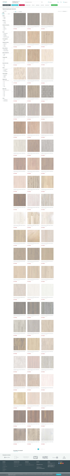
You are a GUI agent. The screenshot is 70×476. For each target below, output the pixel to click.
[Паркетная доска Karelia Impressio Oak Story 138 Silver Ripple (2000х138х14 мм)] (47, 115)
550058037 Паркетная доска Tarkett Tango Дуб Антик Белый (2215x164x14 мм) (20, 189)
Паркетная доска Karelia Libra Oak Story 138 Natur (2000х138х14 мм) (20, 62)
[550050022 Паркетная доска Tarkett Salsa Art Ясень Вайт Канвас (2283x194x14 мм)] (20, 151)
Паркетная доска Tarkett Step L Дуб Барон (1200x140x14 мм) (33, 171)
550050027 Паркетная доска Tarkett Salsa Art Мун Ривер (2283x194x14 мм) (20, 369)
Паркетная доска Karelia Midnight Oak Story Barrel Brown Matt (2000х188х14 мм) (33, 26)
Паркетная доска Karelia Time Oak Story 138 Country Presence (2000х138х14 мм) (33, 98)
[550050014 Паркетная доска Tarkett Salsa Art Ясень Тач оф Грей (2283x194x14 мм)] (47, 151)
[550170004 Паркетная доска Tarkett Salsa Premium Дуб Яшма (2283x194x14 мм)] (20, 386)
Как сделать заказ (27, 463)
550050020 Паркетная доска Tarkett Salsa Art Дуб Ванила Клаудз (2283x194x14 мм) (47, 351)
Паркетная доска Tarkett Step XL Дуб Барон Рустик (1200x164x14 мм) (20, 405)
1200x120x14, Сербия (16, 136)
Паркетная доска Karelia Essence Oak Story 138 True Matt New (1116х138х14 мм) (20, 243)
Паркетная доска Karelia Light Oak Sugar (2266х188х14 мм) (33, 297)
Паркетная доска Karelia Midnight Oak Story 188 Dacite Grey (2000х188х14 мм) (20, 44)
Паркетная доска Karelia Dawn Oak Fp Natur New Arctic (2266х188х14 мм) (20, 279)
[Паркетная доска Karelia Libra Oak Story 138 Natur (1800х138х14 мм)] (33, 344)
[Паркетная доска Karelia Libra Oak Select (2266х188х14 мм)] (33, 37)
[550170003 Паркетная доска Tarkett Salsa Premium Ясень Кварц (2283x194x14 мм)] (33, 386)
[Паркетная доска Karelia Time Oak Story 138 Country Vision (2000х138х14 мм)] (20, 91)
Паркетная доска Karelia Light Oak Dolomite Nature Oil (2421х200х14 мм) (33, 80)
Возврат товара (16, 466)
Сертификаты (4, 469)
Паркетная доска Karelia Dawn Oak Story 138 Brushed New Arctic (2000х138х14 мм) (33, 279)
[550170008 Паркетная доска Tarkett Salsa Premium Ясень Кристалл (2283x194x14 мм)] (47, 386)
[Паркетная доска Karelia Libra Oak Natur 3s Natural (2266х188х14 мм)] (33, 55)
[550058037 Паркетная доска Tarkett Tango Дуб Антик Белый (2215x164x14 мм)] (20, 187)
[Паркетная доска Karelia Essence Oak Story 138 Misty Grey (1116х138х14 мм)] (47, 236)
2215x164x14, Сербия (16, 190)
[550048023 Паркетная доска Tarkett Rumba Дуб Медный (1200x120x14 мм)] (33, 133)
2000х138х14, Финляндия (44, 45)
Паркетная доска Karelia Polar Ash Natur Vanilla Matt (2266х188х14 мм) (47, 62)
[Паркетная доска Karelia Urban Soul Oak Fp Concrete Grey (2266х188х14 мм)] (20, 109)
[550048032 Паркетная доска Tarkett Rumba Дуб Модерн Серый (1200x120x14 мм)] (47, 133)
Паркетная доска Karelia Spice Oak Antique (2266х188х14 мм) (20, 261)
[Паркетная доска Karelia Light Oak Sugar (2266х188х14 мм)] (33, 290)
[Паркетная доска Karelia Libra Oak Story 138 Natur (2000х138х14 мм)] (20, 61)
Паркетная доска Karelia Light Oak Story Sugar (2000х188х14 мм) (47, 297)
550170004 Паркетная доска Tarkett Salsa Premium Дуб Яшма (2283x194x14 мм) (20, 387)
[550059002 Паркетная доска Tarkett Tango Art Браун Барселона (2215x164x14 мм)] (20, 205)
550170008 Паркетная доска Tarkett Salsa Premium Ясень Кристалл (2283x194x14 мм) (47, 387)
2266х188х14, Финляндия (17, 27)
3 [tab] (19, 278)
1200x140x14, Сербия (16, 172)
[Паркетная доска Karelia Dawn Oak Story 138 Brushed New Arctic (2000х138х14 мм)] (33, 272)
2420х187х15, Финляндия (30, 262)
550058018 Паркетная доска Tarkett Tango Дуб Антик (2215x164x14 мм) (33, 189)
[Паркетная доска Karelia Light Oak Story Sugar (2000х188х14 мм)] (47, 290)
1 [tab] (19, 242)
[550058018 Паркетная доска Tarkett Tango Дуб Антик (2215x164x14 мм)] (33, 187)
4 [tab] (47, 278)
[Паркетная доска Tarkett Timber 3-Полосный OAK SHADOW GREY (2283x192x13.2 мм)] (47, 218)
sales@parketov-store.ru (39, 464)
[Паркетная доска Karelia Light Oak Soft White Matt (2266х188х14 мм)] (47, 79)
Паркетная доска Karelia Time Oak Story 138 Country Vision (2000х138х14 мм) (20, 98)
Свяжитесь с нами (16, 451)
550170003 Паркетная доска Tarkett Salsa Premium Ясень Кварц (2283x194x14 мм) (33, 387)
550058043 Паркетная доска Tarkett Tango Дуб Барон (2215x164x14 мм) (47, 189)
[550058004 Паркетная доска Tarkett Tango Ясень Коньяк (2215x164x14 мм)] (33, 422)
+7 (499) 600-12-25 (15, 2)
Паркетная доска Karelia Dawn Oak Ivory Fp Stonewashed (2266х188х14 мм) (47, 279)
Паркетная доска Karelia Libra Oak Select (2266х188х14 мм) (33, 44)
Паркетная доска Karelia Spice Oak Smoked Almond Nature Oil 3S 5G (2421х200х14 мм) (20, 351)
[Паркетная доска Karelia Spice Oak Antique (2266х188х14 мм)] (20, 254)
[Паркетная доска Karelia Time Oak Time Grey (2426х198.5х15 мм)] (47, 97)
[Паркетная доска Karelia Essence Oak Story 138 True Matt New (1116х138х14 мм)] (20, 236)
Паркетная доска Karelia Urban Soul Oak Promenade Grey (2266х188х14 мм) (47, 315)
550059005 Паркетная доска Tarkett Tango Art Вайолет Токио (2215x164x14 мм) (33, 207)
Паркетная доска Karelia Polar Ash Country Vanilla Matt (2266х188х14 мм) (20, 80)
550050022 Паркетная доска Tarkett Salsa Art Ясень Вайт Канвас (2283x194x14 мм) (20, 153)
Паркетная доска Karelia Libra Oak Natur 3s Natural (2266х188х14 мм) (33, 62)
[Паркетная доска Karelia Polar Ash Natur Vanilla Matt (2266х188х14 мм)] (47, 55)
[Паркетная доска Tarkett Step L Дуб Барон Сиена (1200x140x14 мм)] (47, 169)
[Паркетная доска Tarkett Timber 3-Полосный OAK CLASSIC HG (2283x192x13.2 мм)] (33, 218)
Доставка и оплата (16, 463)
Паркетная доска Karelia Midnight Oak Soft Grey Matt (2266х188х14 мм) (47, 26)
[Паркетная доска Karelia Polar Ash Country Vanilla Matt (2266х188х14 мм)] (20, 73)
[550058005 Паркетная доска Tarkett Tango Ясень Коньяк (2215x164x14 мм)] (47, 422)
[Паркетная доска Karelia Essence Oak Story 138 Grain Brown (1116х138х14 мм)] (33, 236)
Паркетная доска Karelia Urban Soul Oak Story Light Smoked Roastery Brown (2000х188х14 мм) (33, 315)
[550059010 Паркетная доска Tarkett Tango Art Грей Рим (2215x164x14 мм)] (47, 205)
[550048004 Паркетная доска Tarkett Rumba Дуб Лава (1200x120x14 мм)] (20, 133)
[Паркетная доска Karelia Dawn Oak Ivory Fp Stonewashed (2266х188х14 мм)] (47, 272)
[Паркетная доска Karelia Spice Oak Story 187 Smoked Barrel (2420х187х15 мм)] (33, 259)
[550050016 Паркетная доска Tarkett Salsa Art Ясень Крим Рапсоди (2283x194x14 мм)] (33, 151)
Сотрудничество (5, 466)
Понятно (59, 474)
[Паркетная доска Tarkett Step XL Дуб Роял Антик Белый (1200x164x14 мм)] (33, 404)
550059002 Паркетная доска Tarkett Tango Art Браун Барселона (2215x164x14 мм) (20, 207)
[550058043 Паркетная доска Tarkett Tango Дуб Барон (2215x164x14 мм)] (47, 187)
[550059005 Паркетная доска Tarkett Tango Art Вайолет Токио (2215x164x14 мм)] (33, 205)
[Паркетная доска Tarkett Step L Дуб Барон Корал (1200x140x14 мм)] (20, 169)
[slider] (2, 13)
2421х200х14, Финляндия (17, 352)
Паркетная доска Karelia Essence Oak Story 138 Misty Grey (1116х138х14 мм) (47, 243)
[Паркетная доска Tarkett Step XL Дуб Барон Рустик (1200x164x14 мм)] (20, 404)
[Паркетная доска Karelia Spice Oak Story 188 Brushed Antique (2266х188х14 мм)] (47, 254)
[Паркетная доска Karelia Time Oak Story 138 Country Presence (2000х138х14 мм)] (33, 91)
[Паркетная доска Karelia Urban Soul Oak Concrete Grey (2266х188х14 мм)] (20, 326)
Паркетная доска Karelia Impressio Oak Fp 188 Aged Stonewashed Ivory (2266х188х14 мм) (33, 333)
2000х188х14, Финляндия (30, 27)
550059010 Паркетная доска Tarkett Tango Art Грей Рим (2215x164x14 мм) (47, 207)
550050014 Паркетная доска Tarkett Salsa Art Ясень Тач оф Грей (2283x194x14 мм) (47, 153)
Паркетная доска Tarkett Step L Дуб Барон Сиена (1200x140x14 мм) (47, 171)
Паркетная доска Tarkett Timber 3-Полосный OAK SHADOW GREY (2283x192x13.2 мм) (47, 225)
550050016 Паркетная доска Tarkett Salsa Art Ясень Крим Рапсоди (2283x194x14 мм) (33, 153)
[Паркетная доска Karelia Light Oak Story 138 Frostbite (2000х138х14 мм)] (20, 295)
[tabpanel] (33, 37)
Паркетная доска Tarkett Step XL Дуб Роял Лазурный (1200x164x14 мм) (47, 405)
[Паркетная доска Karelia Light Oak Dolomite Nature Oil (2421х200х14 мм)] (33, 73)
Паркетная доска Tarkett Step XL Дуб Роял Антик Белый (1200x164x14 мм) (33, 405)
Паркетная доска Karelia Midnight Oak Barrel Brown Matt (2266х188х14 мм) (20, 26)
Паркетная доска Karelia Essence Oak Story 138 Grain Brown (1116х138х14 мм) (33, 243)
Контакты (4, 463)
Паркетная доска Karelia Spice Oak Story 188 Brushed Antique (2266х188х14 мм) (47, 261)
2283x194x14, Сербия (16, 154)
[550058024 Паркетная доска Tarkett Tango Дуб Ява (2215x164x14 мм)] (20, 422)
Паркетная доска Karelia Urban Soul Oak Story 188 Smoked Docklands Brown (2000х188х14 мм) (20, 315)
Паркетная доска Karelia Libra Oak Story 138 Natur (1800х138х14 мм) (33, 351)
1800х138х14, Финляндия (30, 352)
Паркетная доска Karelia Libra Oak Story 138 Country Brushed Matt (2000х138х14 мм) (47, 44)
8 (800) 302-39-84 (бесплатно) (40, 468)
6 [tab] (20, 278)
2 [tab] (33, 242)
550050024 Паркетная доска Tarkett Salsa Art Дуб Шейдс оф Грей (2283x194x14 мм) (47, 369)
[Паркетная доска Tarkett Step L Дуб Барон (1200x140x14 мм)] (33, 169)
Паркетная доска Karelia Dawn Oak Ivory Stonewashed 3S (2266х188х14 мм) (47, 333)
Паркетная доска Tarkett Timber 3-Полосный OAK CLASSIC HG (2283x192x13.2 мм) (33, 225)
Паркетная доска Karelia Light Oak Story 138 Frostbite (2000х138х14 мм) (20, 297)
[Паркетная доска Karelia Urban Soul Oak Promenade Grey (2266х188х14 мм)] (47, 308)
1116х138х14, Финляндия (17, 244)
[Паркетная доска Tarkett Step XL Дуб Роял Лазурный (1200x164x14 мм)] (47, 404)
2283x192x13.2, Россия (16, 226)
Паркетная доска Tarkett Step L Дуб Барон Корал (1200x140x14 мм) (20, 171)
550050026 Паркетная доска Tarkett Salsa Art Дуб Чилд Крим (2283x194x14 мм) (33, 369)
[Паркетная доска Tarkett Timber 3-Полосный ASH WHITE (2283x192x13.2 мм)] (20, 218)
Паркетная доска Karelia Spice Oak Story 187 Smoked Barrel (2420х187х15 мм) (33, 261)
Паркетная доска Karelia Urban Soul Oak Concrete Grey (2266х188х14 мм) (20, 333)
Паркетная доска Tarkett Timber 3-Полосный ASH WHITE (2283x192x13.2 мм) (20, 225)
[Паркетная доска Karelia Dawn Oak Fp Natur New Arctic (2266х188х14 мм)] (20, 272)
